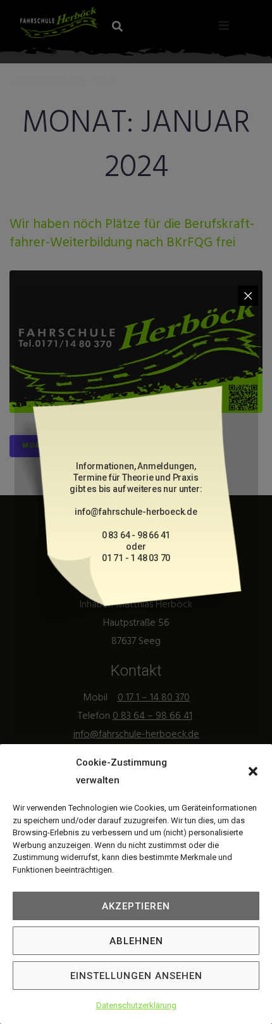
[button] (253, 771)
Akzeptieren (136, 906)
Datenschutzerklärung (136, 1005)
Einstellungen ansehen (136, 976)
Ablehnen (136, 941)
